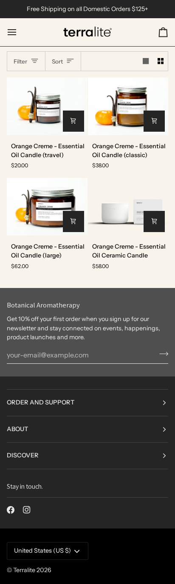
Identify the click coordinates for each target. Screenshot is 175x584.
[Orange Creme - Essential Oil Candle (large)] (47, 206)
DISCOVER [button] (23, 455)
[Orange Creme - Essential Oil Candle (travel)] (47, 106)
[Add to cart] (73, 121)
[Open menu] (19, 32)
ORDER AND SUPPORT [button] (40, 402)
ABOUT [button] (17, 429)
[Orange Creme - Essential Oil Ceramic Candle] (128, 206)
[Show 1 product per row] (145, 61)
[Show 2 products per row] (160, 61)
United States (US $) (42, 550)
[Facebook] (10, 510)
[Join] (161, 354)
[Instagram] (27, 510)
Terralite (24, 570)
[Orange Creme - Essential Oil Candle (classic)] (128, 106)
